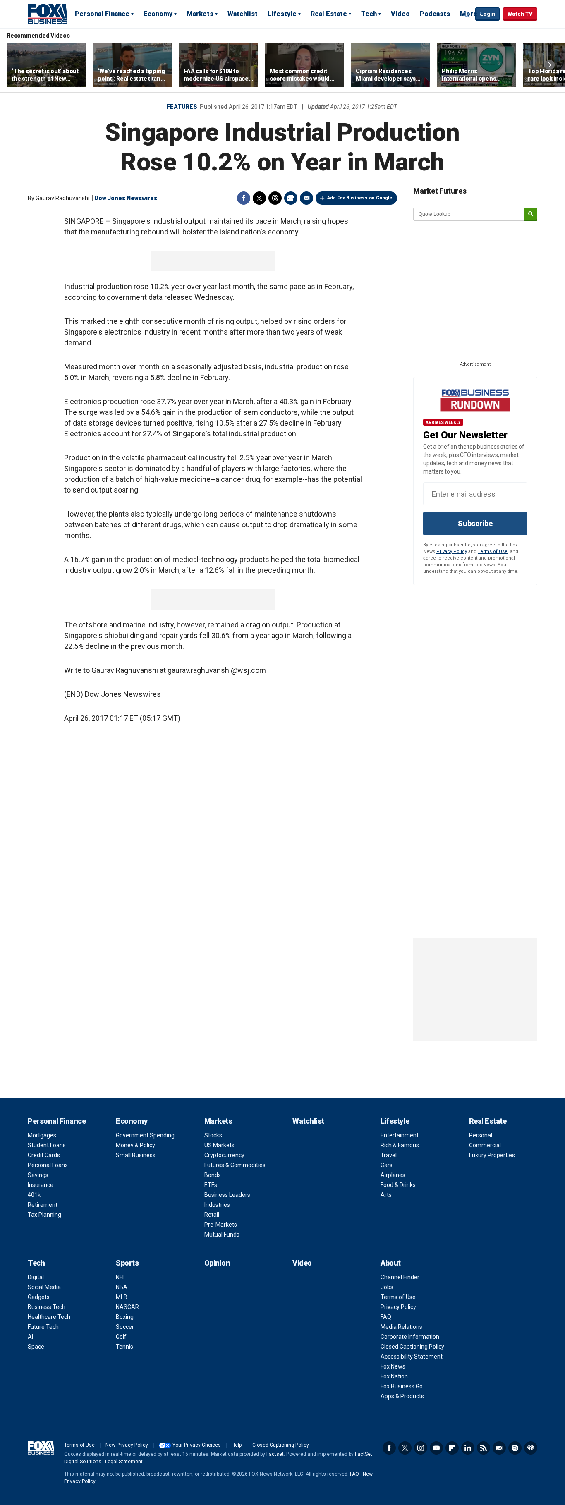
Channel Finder (400, 1277)
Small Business (136, 1155)
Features (182, 106)
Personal (480, 1135)
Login (487, 14)
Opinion (217, 1263)
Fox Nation (394, 1376)
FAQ (386, 1317)
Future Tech (43, 1326)
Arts (386, 1195)
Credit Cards (44, 1155)
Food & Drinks (398, 1185)
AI (30, 1336)
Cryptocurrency (224, 1155)
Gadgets (39, 1297)
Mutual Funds (221, 1234)
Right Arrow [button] (550, 65)
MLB (121, 1297)
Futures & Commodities (235, 1165)
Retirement (42, 1204)
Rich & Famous (400, 1145)
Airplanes (393, 1175)
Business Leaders (227, 1195)
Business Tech (46, 1307)
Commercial (485, 1145)
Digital (36, 1277)
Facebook (243, 198)
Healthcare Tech (49, 1317)
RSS (483, 1448)
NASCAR (127, 1307)
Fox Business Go (402, 1386)
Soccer (125, 1326)
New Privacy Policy (126, 1445)
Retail (211, 1214)
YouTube (436, 1448)
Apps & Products (402, 1396)
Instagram (420, 1448)
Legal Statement (124, 1461)
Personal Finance (102, 14)
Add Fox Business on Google (359, 198)
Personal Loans (48, 1165)
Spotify (515, 1448)
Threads (275, 198)
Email (306, 198)
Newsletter (499, 1448)
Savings (38, 1175)
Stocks (213, 1135)
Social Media (44, 1287)
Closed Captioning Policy (412, 1346)
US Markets (219, 1145)
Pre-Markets (220, 1224)
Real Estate (329, 14)
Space (36, 1346)
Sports (127, 1263)
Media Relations (401, 1326)
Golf (121, 1336)
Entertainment (400, 1135)
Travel (389, 1155)
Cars (387, 1165)
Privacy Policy (451, 551)
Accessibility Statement (412, 1356)
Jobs (387, 1287)
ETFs (210, 1185)
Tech (369, 14)
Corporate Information (410, 1336)
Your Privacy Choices (196, 1445)
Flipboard (452, 1448)
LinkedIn (467, 1448)
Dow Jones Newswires (125, 198)
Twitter (259, 198)
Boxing (125, 1317)
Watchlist (242, 14)
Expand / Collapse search (467, 14)
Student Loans (47, 1145)
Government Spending (145, 1135)
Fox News (393, 1366)
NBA (121, 1287)
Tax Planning (44, 1214)
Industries (217, 1204)
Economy (158, 14)
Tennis (124, 1346)
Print (290, 198)
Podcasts (435, 14)
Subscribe (475, 523)
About (391, 1263)
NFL (120, 1277)
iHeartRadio (530, 1448)
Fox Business (47, 13)
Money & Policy (135, 1145)
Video (400, 14)
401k (34, 1195)
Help (237, 1445)
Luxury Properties (492, 1155)
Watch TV (520, 14)
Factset (275, 1454)
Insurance (40, 1185)
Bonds (212, 1175)
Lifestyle (282, 14)
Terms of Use (493, 551)
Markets (200, 14)
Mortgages (42, 1135)
